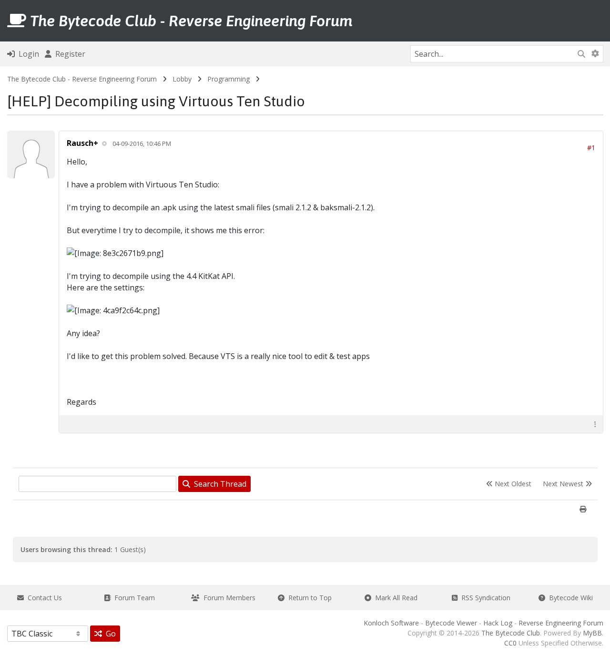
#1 (591, 147)
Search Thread (218, 484)
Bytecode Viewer (451, 622)
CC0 (510, 642)
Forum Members (227, 597)
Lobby (182, 78)
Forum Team (133, 597)
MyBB (592, 632)
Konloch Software (391, 622)
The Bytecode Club (510, 632)
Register (68, 54)
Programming (228, 78)
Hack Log (497, 622)
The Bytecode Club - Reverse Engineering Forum (82, 78)
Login (27, 54)
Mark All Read (394, 597)
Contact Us (43, 597)
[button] (595, 424)
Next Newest (564, 483)
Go (109, 633)
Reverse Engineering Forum (560, 622)
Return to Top (308, 597)
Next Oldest (512, 483)
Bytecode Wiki (569, 597)
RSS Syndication (484, 597)
